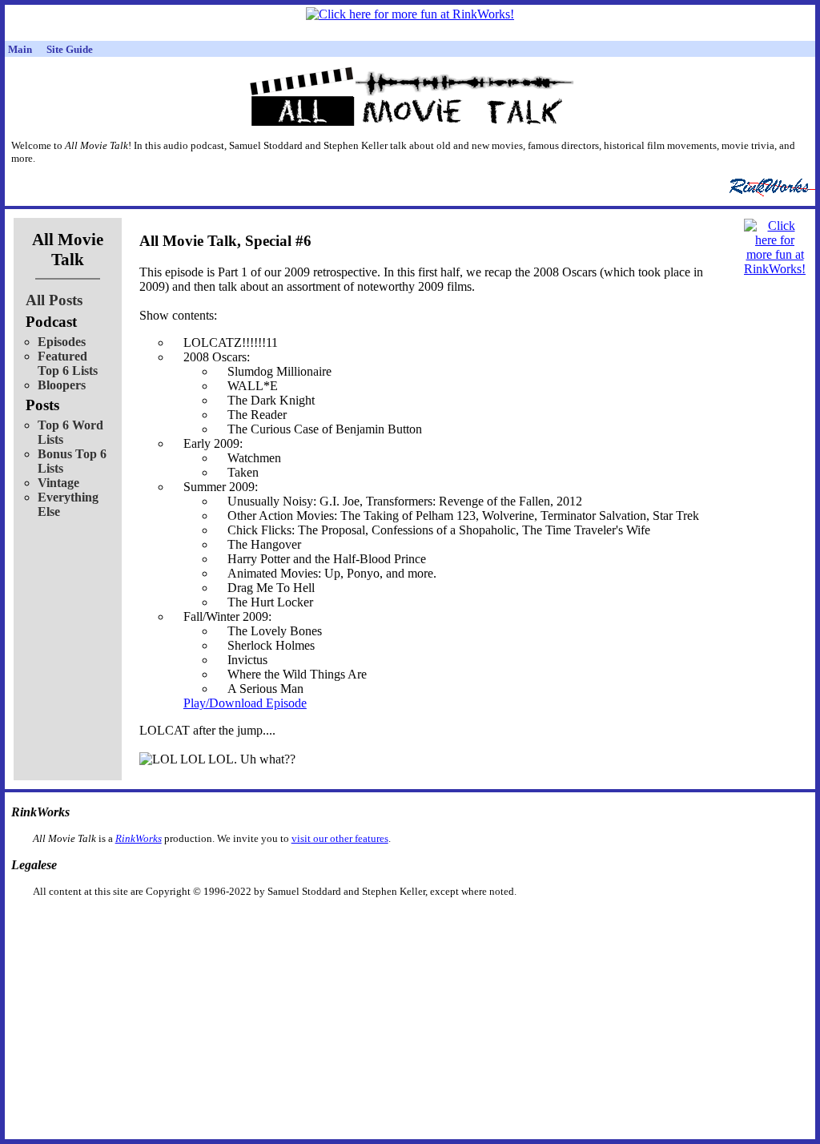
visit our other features (339, 838)
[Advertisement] (327, 923)
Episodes (62, 341)
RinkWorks (138, 838)
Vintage (58, 482)
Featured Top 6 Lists (68, 363)
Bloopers (62, 385)
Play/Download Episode (245, 703)
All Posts (54, 300)
